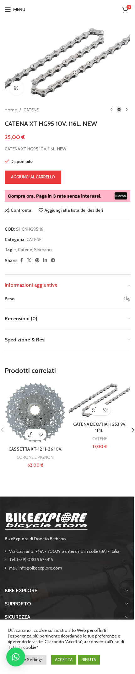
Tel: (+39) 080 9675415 (31, 559)
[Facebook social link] (21, 260)
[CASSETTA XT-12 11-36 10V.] (35, 412)
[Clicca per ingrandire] (16, 88)
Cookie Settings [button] (28, 659)
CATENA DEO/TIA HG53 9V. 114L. (99, 427)
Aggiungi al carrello (33, 176)
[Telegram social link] (53, 260)
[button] (29, 434)
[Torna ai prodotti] (119, 110)
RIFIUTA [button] (89, 659)
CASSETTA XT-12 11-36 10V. (35, 449)
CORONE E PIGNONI (35, 457)
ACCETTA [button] (64, 659)
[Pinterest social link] (37, 260)
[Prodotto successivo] (126, 110)
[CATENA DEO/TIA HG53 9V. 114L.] (99, 400)
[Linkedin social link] (45, 260)
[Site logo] (67, 9)
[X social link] (29, 260)
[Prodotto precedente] (111, 110)
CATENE (31, 110)
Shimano (43, 249)
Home (11, 110)
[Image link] (46, 520)
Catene (25, 249)
